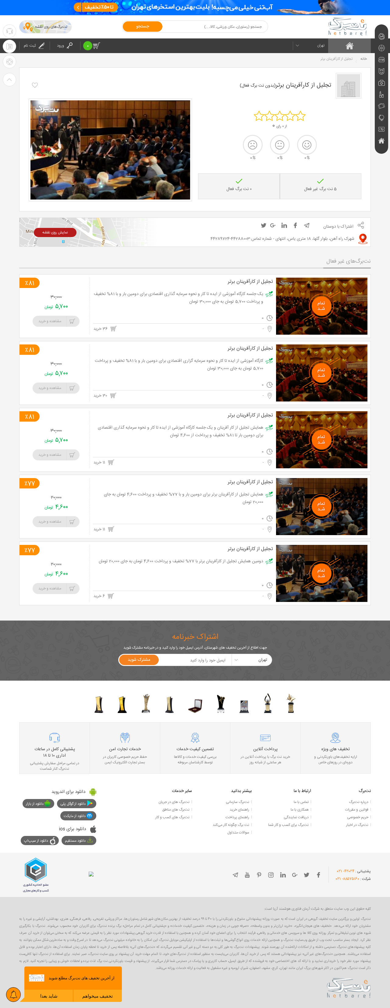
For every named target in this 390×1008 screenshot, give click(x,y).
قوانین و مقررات (356, 810)
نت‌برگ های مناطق (176, 810)
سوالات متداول (238, 833)
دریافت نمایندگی (296, 817)
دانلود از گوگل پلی (73, 804)
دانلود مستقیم (75, 841)
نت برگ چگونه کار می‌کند (231, 825)
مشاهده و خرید (49, 321)
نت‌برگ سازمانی (237, 802)
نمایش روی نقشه (55, 232)
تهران (320, 45)
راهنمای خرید (239, 810)
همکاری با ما (300, 810)
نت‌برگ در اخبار (357, 825)
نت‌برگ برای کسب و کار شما (288, 825)
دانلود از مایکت (75, 816)
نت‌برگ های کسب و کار (172, 817)
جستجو (142, 26)
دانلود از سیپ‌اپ (36, 841)
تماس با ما (301, 802)
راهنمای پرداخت (237, 817)
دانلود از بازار (35, 804)
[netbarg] (349, 987)
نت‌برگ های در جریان (174, 802)
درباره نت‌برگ (358, 802)
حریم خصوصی (357, 817)
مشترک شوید (139, 660)
